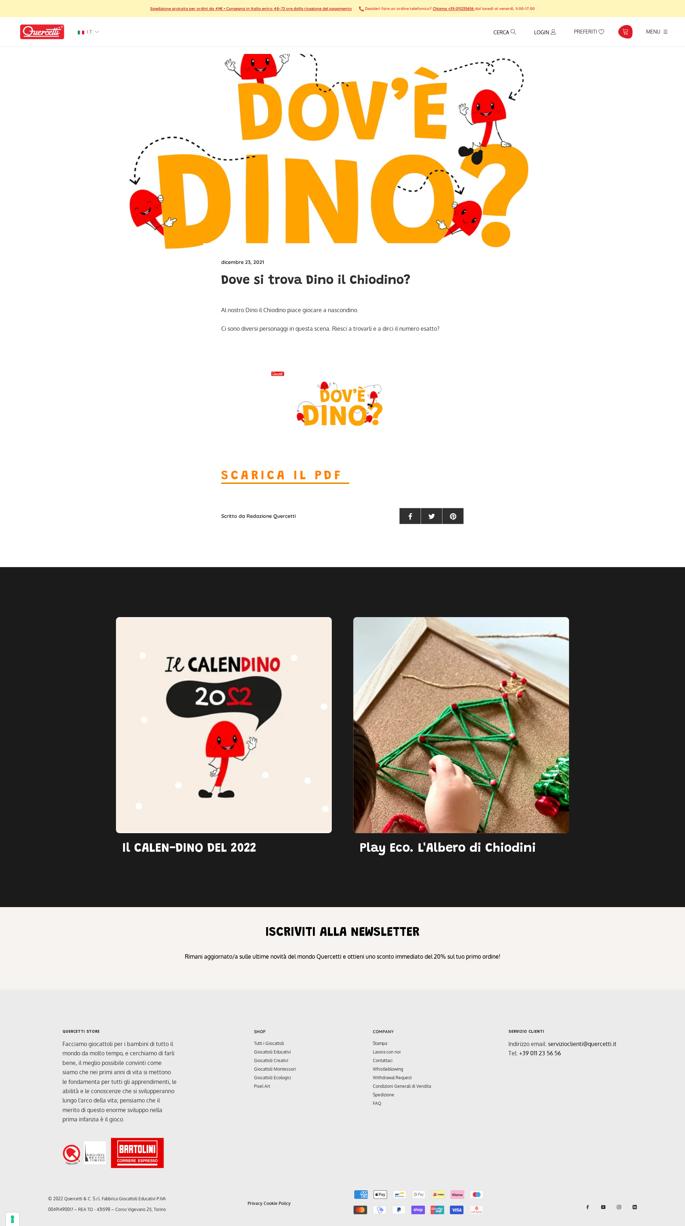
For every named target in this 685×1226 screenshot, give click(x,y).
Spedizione (383, 1094)
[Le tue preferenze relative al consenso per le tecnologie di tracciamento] (12, 1219)
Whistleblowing (388, 1069)
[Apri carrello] (625, 31)
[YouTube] (603, 1207)
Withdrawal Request (392, 1077)
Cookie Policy (277, 1203)
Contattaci (382, 1060)
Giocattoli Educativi (272, 1052)
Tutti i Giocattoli (269, 1043)
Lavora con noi (387, 1052)
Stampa (380, 1043)
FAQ (377, 1103)
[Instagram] (619, 1207)
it (88, 32)
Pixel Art (262, 1086)
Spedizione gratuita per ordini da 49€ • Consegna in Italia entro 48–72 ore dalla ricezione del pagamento (251, 8)
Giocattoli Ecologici (272, 1077)
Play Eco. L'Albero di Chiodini (448, 848)
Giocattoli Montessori (275, 1069)
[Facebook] (587, 1207)
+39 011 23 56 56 (540, 1053)
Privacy (255, 1203)
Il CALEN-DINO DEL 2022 (189, 848)
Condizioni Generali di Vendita (402, 1086)
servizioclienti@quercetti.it (582, 1043)
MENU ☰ (657, 31)
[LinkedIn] (635, 1207)
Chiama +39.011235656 (454, 8)
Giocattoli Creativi (271, 1060)
